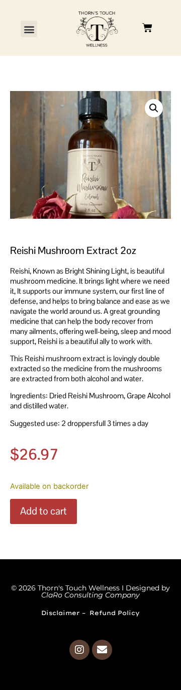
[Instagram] (79, 650)
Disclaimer (60, 613)
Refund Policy (114, 613)
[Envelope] (102, 650)
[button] (29, 29)
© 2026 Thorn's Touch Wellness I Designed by (90, 591)
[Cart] (147, 28)
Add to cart (43, 511)
